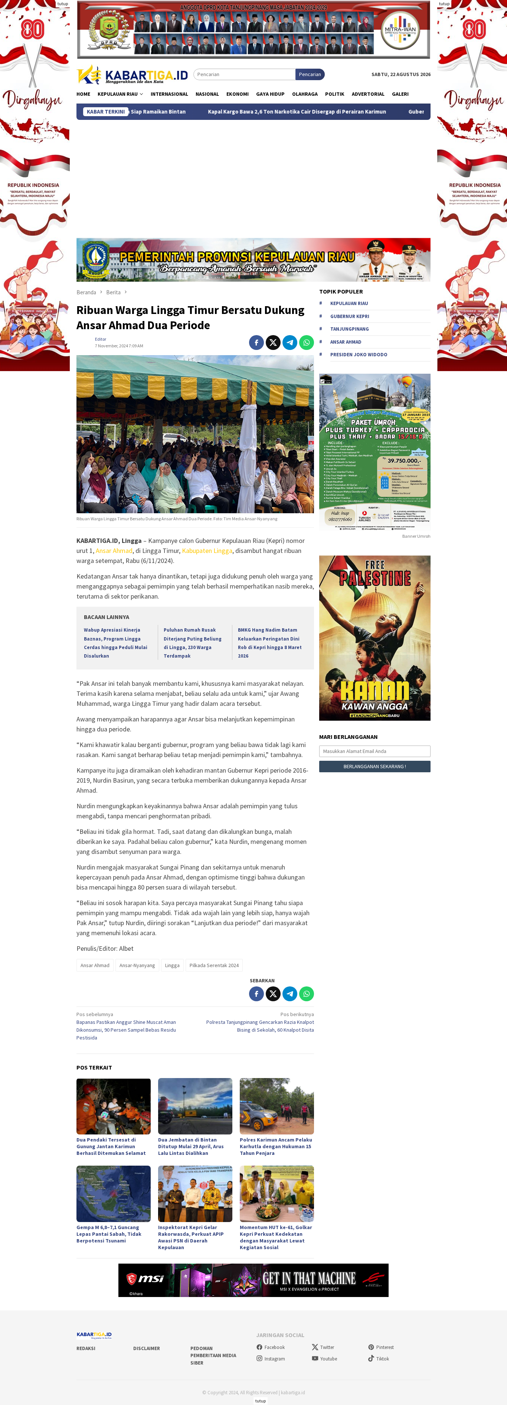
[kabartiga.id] (132, 74)
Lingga (172, 965)
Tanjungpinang (349, 329)
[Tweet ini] (273, 342)
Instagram (275, 1359)
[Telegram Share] (289, 342)
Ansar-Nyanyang (137, 965)
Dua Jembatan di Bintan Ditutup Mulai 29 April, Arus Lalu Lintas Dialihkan (191, 1146)
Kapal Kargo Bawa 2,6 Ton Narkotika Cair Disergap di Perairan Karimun (230, 111)
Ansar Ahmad (114, 550)
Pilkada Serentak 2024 (214, 965)
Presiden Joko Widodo (358, 355)
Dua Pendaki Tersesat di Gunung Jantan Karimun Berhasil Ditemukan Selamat (111, 1146)
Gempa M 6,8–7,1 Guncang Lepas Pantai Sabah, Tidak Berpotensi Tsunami (108, 1234)
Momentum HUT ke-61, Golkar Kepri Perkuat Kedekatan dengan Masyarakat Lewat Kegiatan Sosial (276, 1237)
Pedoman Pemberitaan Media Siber (213, 1355)
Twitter (327, 1347)
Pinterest (385, 1347)
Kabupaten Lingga (207, 550)
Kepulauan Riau (349, 304)
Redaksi (85, 1348)
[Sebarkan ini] (256, 342)
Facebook (275, 1347)
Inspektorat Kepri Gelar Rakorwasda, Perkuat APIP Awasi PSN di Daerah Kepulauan (191, 1237)
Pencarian (310, 74)
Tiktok (382, 1359)
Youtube (328, 1359)
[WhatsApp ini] (306, 342)
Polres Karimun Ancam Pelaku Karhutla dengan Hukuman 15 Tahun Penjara (276, 1146)
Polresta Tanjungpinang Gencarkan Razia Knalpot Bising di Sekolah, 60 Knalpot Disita (260, 1022)
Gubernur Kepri (349, 316)
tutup (63, 3)
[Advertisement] (253, 175)
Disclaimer (146, 1348)
